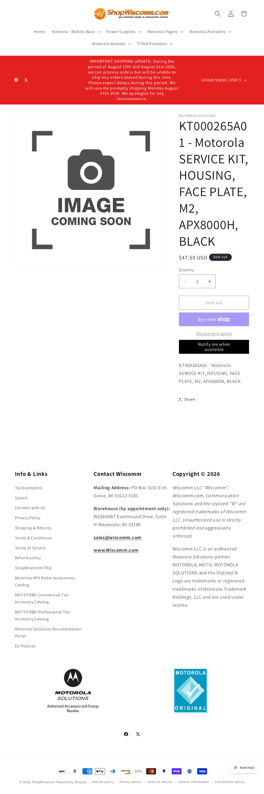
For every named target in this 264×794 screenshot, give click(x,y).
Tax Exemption (29, 488)
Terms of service (159, 782)
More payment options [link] (214, 333)
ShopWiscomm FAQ (33, 568)
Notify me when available (214, 346)
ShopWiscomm (43, 782)
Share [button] (189, 399)
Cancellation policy (229, 782)
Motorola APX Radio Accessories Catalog (45, 581)
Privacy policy (130, 782)
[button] (75, 32)
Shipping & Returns (33, 528)
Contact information (193, 782)
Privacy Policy (28, 517)
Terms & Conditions (33, 538)
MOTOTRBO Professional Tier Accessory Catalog (42, 615)
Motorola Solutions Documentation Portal (48, 632)
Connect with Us (30, 507)
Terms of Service (30, 548)
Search (21, 498)
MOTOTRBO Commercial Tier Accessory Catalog (42, 598)
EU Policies (25, 646)
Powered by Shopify (71, 782)
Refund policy (28, 557)
